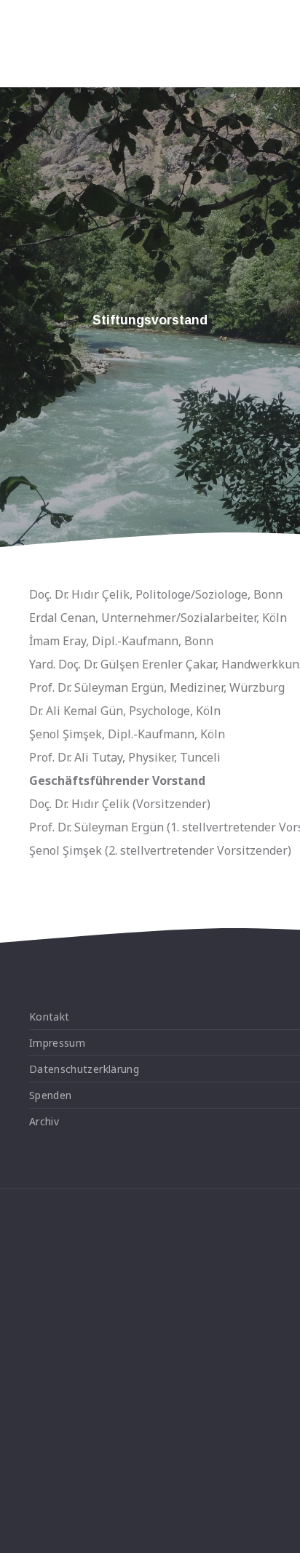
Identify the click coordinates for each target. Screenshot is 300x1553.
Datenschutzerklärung (84, 1069)
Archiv (44, 1121)
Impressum (57, 1043)
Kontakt (49, 1016)
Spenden (50, 1095)
